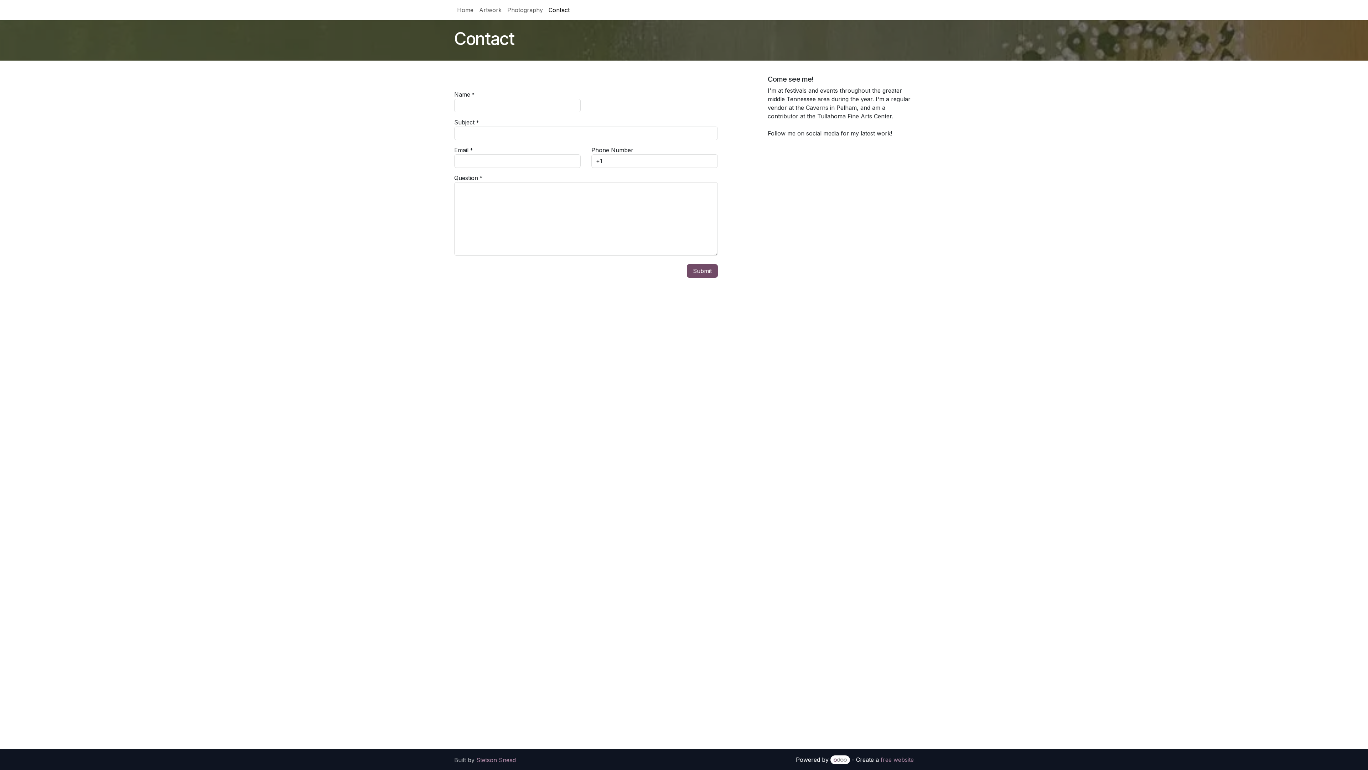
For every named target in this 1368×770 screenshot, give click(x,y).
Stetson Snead (496, 760)
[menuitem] (465, 10)
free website (897, 759)
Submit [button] (702, 270)
